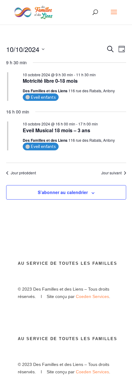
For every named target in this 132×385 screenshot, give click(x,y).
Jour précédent (23, 172)
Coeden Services (92, 296)
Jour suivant (111, 172)
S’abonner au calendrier (63, 192)
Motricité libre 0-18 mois (50, 80)
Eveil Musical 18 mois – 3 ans (56, 130)
